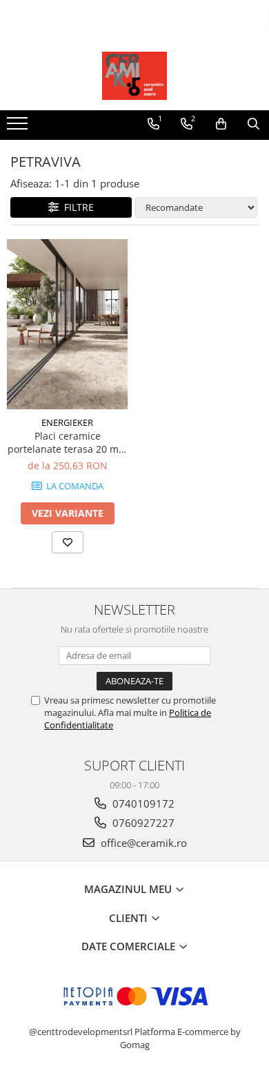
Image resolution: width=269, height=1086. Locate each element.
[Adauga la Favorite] (67, 542)
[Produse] (19, 127)
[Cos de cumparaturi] (221, 124)
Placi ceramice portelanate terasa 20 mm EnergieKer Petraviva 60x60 (68, 442)
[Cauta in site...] (253, 124)
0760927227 (142, 823)
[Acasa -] (134, 76)
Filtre (76, 207)
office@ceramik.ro (142, 843)
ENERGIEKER (67, 422)
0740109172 (142, 803)
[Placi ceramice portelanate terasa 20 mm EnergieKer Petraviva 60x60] (67, 324)
